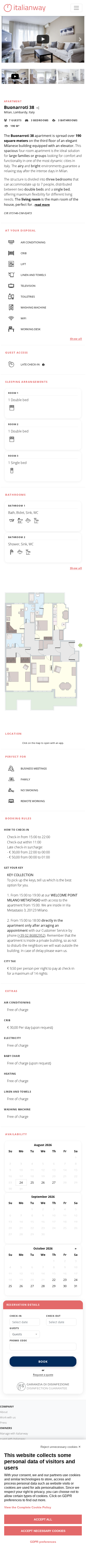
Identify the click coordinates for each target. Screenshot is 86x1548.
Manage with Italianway (14, 1433)
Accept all (43, 1519)
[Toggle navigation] (76, 8)
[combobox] (25, 1334)
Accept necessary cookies (43, 1531)
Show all (76, 339)
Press (3, 1422)
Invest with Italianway (12, 1439)
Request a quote (43, 1374)
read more (42, 205)
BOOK (42, 1362)
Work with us (8, 1417)
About (4, 1412)
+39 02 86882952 (31, 935)
